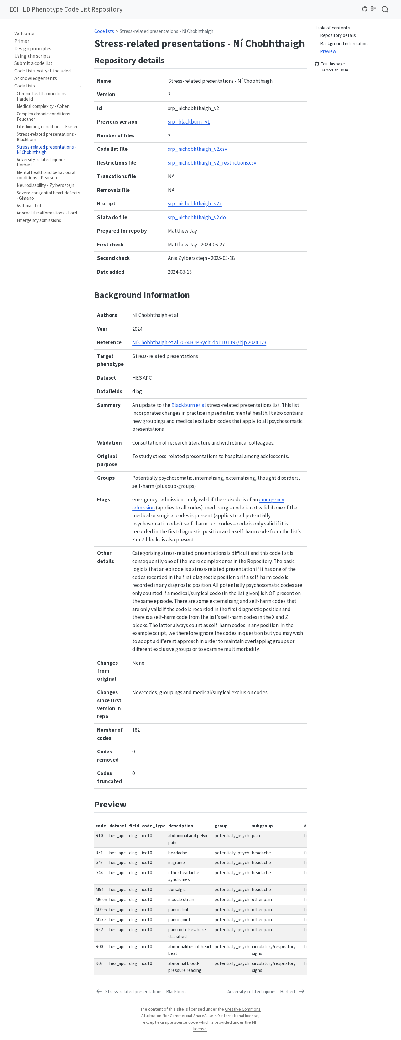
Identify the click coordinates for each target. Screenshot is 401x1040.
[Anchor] (170, 59)
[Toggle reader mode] (374, 9)
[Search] (385, 9)
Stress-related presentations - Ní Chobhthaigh (166, 31)
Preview (328, 51)
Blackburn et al (188, 405)
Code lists (104, 31)
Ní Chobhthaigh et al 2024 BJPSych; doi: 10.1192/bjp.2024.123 (199, 342)
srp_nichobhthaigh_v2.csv (197, 148)
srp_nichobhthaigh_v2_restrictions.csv (212, 162)
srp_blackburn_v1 (189, 121)
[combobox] (385, 9)
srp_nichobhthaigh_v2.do (197, 217)
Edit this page (333, 63)
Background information (344, 43)
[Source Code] (365, 9)
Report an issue (334, 70)
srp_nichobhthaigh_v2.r (195, 203)
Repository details (338, 35)
